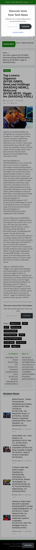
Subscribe (25, 26)
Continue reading (17, 32)
